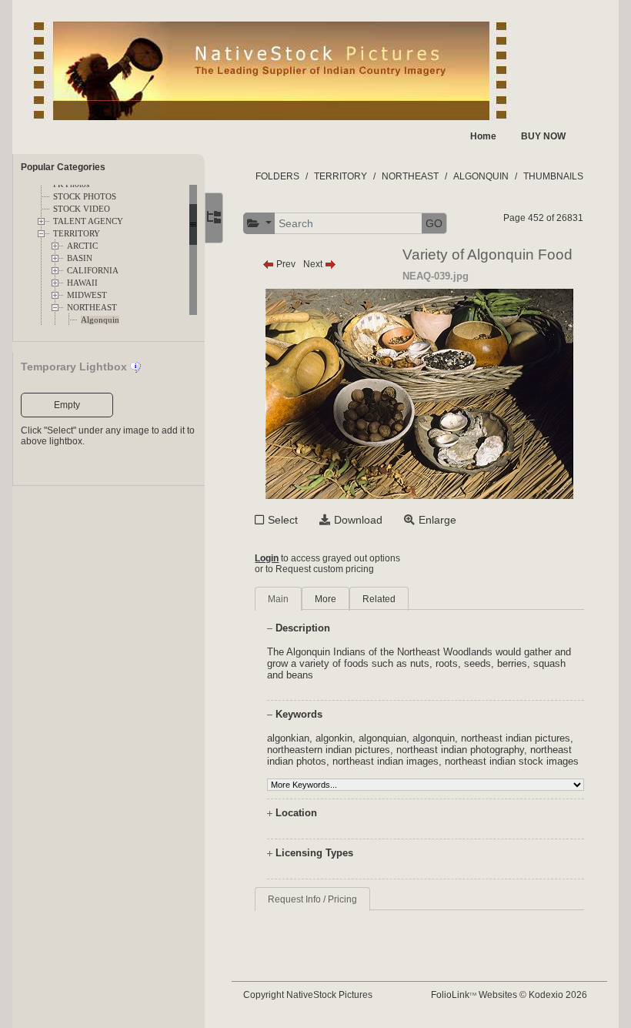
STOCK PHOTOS (84, 197)
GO (434, 223)
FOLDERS (277, 176)
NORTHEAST (92, 307)
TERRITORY (76, 233)
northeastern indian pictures (328, 749)
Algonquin (100, 320)
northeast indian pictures (515, 738)
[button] (259, 224)
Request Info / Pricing (312, 899)
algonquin (433, 738)
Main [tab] (278, 599)
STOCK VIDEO (81, 209)
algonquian (382, 738)
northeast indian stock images (512, 761)
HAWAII (82, 283)
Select (283, 520)
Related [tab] (379, 599)
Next (314, 264)
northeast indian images (385, 761)
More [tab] (325, 599)
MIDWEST (87, 295)
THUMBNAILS (553, 176)
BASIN (79, 258)
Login (267, 558)
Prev (284, 264)
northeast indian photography (460, 749)
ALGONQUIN (481, 176)
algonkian (288, 738)
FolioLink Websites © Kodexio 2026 (509, 994)
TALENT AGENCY (88, 221)
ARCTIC (82, 246)
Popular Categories (63, 167)
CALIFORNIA (93, 270)
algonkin (334, 738)
